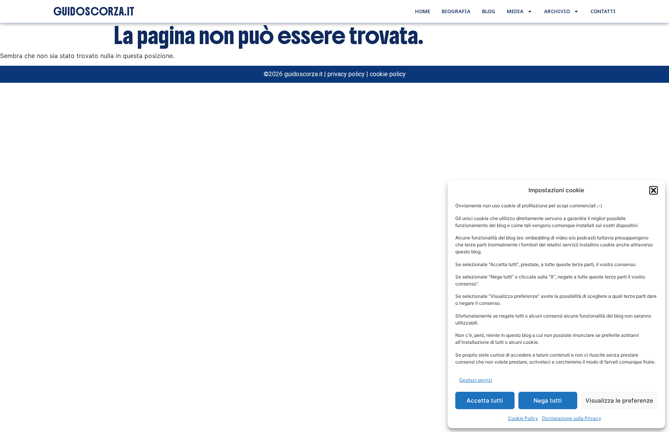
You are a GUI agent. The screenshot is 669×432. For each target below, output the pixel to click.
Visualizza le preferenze (619, 400)
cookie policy (388, 74)
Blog (488, 11)
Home (422, 11)
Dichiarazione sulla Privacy (571, 418)
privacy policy (346, 74)
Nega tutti (547, 400)
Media (515, 11)
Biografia (456, 11)
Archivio (557, 11)
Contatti (603, 11)
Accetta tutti (485, 400)
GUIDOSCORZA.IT (93, 11)
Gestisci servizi (475, 380)
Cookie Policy (523, 418)
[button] (653, 190)
